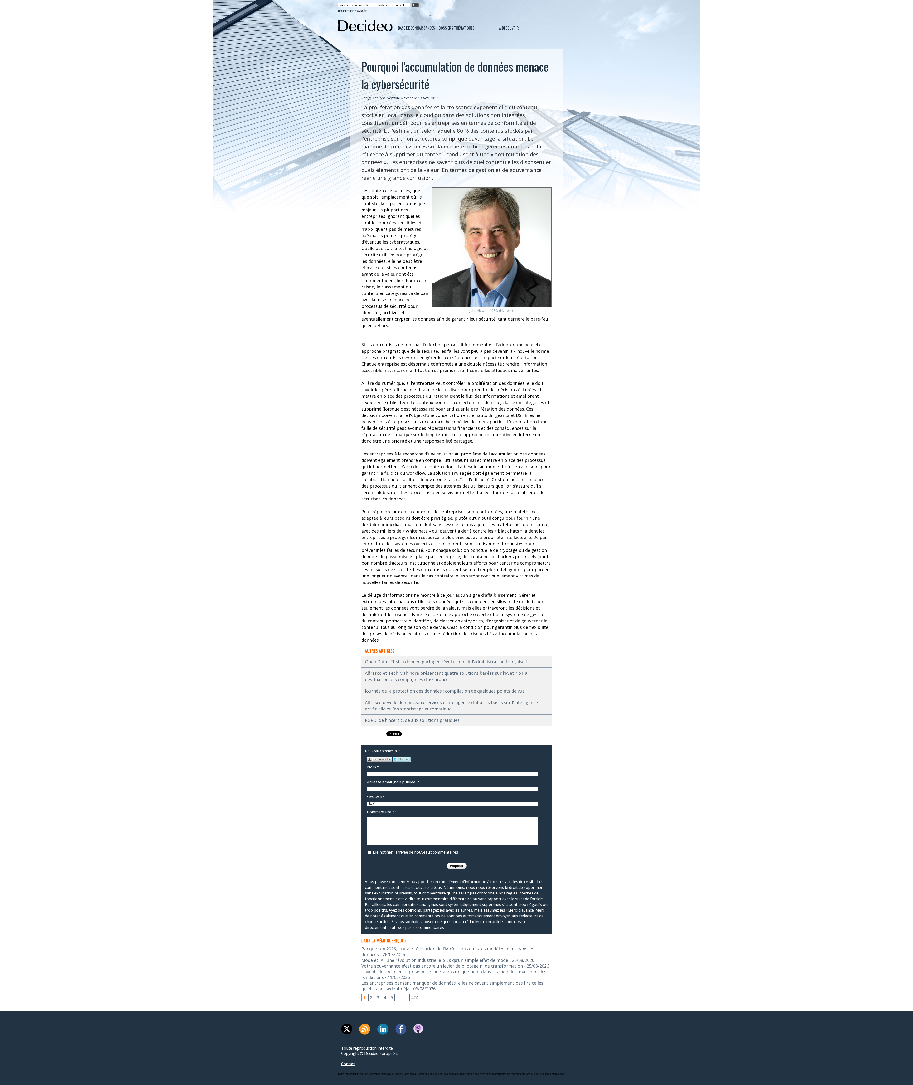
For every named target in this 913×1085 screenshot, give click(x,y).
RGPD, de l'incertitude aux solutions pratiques (412, 720)
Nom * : (374, 767)
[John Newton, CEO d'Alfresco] (492, 188)
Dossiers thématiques (456, 28)
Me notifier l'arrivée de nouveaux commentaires (415, 852)
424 (414, 997)
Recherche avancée (352, 11)
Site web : (375, 797)
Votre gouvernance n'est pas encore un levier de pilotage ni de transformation (442, 966)
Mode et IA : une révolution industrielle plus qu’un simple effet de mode (434, 960)
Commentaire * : (381, 812)
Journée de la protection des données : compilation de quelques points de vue (445, 691)
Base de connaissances (416, 28)
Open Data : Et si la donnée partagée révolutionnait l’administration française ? (446, 662)
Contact (348, 1063)
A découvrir (509, 28)
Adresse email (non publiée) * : (394, 782)
